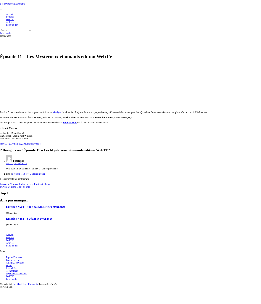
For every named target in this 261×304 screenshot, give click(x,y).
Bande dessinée (13, 260)
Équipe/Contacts (14, 257)
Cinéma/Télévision (15, 262)
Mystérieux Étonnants (16, 273)
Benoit (30, 143)
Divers (9, 265)
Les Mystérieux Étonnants (12, 3)
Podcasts (10, 237)
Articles (9, 243)
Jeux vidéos (11, 268)
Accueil (9, 234)
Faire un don (12, 245)
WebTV (37, 143)
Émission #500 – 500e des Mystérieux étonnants (35, 206)
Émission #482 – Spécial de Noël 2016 (29, 218)
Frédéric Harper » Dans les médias (28, 173)
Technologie (12, 271)
